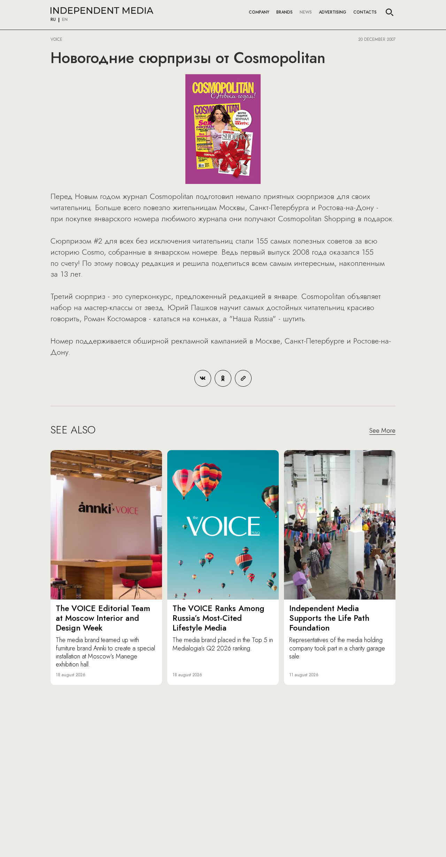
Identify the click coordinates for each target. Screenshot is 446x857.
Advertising (332, 12)
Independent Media (102, 10)
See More (382, 431)
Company (259, 12)
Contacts (365, 12)
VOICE (56, 39)
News (306, 12)
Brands (284, 12)
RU (53, 20)
